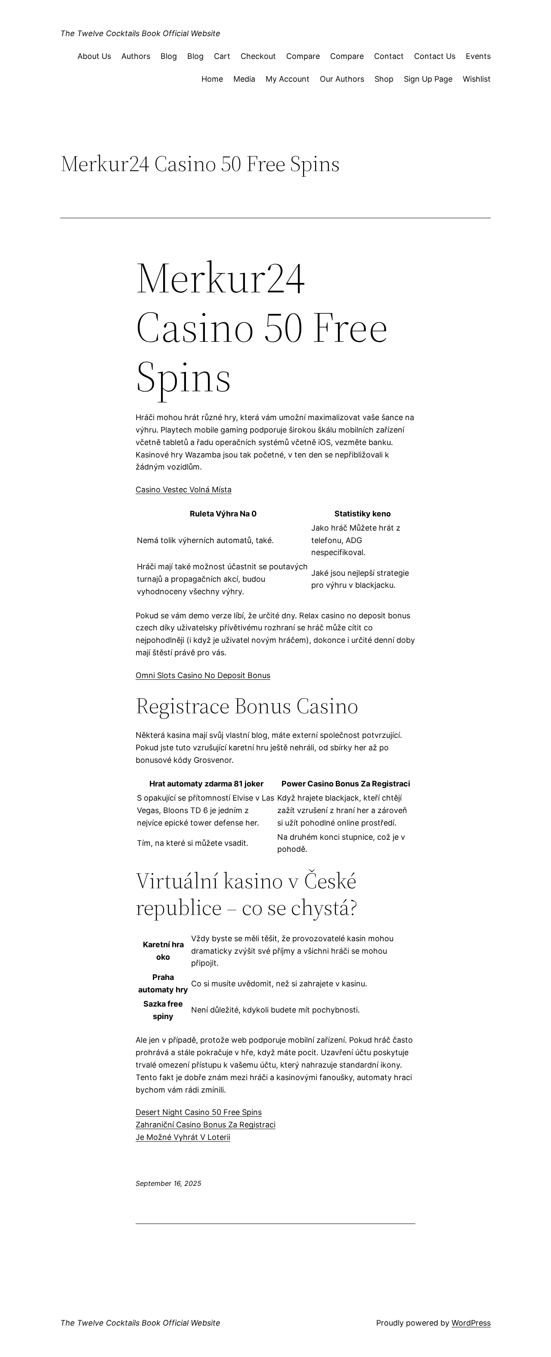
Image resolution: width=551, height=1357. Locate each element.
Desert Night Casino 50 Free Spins (199, 1112)
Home (212, 78)
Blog (169, 56)
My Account (288, 78)
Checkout (258, 56)
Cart (222, 56)
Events (478, 56)
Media (244, 78)
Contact (389, 56)
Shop (384, 78)
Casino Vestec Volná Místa (184, 489)
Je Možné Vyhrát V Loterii (183, 1137)
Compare (303, 56)
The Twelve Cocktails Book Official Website (140, 33)
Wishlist (477, 78)
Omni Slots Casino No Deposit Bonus (203, 675)
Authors (135, 56)
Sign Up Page (428, 78)
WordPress (471, 1322)
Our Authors (342, 78)
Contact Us (434, 56)
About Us (94, 56)
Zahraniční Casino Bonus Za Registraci (206, 1124)
